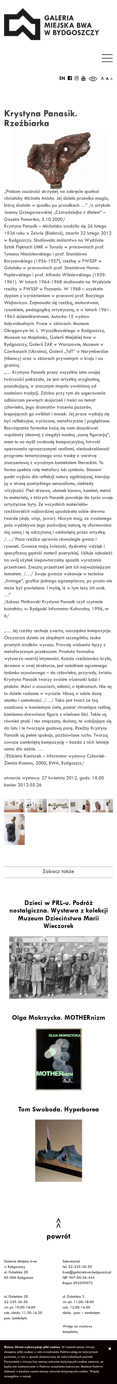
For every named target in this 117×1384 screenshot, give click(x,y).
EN (62, 79)
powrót (58, 1237)
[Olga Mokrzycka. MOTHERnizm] (58, 1059)
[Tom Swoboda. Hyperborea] (58, 1151)
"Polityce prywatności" (46, 1376)
